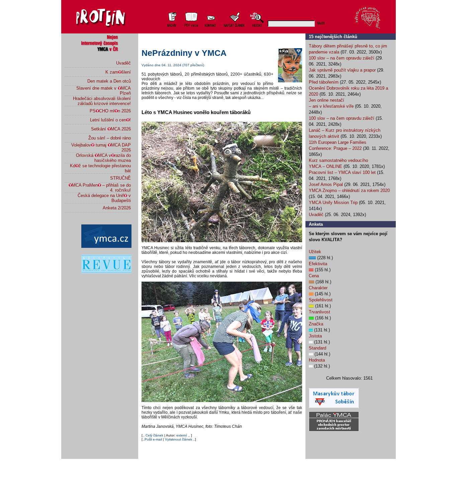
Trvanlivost (319, 311)
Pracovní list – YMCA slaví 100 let (342, 172)
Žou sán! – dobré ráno (109, 137)
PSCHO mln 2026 (110, 110)
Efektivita (318, 263)
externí (181, 435)
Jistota (315, 335)
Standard (317, 348)
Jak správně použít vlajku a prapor (342, 70)
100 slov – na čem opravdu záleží (341, 58)
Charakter (318, 287)
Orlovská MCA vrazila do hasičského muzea (103, 158)
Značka (316, 323)
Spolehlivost (321, 299)
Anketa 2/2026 (117, 207)
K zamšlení (118, 72)
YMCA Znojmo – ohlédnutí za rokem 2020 (349, 190)
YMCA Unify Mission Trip (333, 202)
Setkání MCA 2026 (111, 128)
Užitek (315, 251)
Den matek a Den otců (109, 81)
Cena (314, 275)
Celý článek (155, 435)
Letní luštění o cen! (110, 119)
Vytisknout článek (178, 439)
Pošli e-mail (153, 439)
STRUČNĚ (120, 178)
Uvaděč (123, 63)
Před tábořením (324, 82)
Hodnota (317, 360)
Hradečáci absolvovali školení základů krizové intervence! (102, 101)
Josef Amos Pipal (326, 184)
